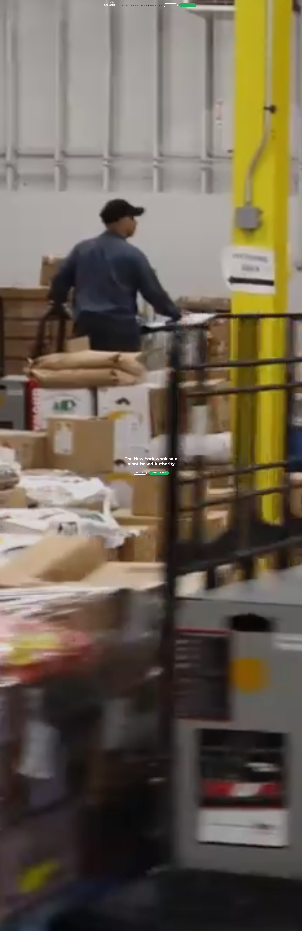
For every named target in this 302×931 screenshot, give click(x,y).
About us (153, 5)
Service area (134, 5)
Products (125, 5)
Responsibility (144, 5)
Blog (160, 5)
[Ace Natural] (110, 3)
